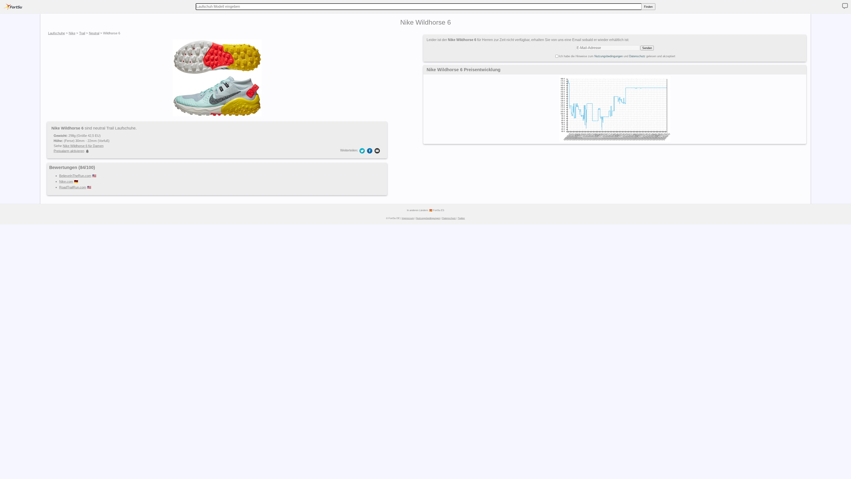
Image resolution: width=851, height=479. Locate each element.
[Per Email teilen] (377, 150)
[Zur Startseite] (12, 6)
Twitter (461, 218)
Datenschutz (637, 56)
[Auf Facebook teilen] (369, 150)
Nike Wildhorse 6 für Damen (83, 146)
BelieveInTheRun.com (75, 176)
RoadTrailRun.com (72, 187)
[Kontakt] (845, 6)
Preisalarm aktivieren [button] (69, 151)
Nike (72, 33)
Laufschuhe (56, 33)
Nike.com (66, 181)
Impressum (408, 218)
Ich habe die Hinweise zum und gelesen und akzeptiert (617, 56)
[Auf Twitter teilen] (362, 150)
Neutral (94, 33)
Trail (82, 33)
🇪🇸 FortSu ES (436, 210)
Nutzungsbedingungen (608, 56)
